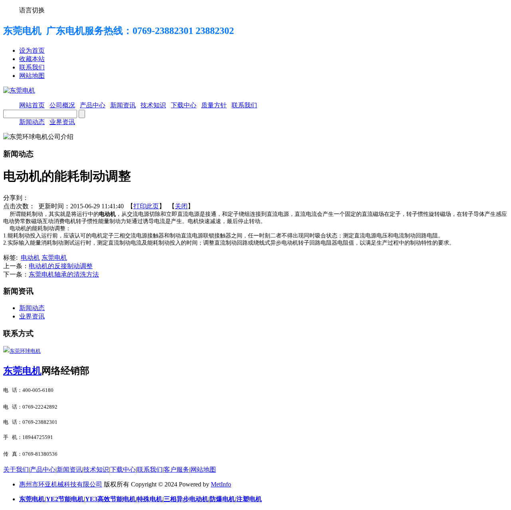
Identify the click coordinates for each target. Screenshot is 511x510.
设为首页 (32, 50)
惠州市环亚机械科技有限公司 (60, 484)
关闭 (181, 206)
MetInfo (221, 484)
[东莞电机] (19, 90)
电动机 (30, 257)
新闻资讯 (69, 469)
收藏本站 (32, 58)
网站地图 (32, 75)
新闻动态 (32, 122)
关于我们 (16, 469)
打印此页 (146, 206)
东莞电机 (54, 257)
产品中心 (42, 469)
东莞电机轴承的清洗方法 (64, 274)
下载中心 (123, 469)
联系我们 (32, 67)
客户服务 (176, 469)
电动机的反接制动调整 (61, 266)
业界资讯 (62, 122)
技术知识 (96, 469)
